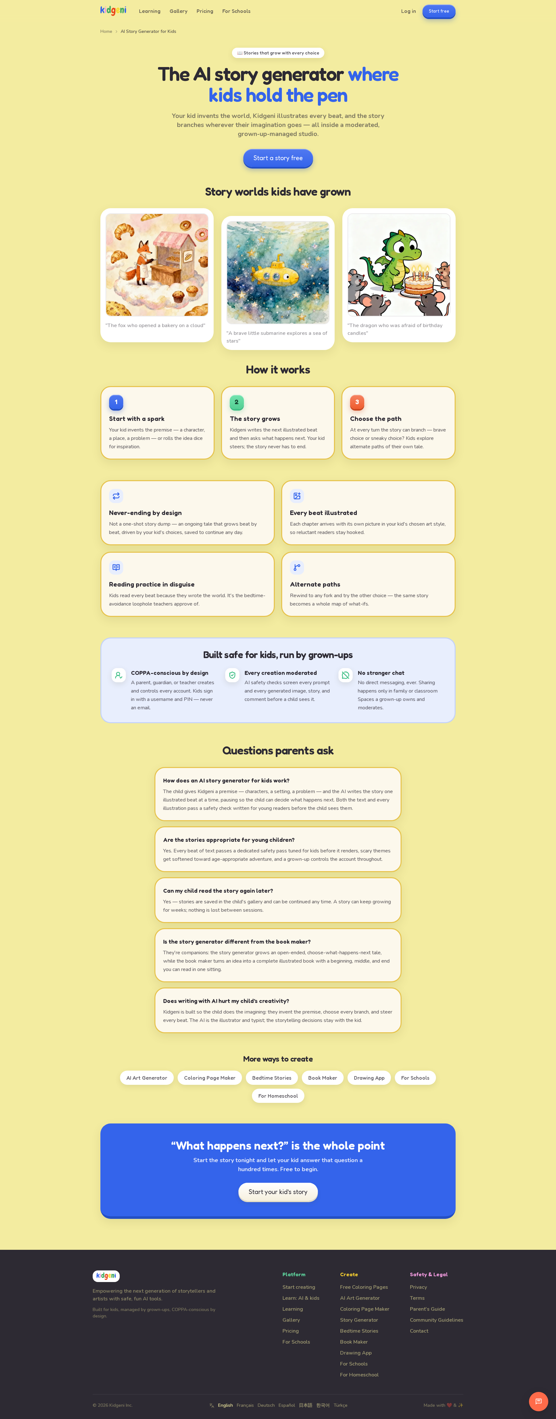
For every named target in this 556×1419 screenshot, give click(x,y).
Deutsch (266, 1405)
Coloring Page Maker (210, 1077)
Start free (439, 11)
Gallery (179, 11)
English (225, 1405)
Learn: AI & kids (301, 1298)
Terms (417, 1298)
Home (106, 31)
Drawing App (369, 1077)
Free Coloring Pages (364, 1287)
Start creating (299, 1287)
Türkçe (341, 1405)
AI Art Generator (146, 1077)
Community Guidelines (436, 1320)
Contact (419, 1331)
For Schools (236, 11)
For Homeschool (278, 1096)
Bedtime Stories (272, 1077)
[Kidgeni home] (113, 11)
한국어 (323, 1405)
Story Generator (359, 1320)
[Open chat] (538, 1401)
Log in (408, 11)
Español (287, 1405)
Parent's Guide (427, 1309)
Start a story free (278, 158)
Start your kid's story (278, 1192)
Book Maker (322, 1077)
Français (245, 1405)
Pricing (205, 11)
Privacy (418, 1287)
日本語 (305, 1405)
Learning (150, 11)
